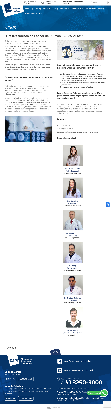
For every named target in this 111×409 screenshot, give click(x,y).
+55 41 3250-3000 (64, 125)
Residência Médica (77, 8)
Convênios (46, 8)
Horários (10, 379)
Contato (101, 8)
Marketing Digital (55, 407)
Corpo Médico (64, 8)
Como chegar (26, 379)
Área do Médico (91, 8)
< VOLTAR (11, 348)
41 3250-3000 (83, 382)
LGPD (40, 13)
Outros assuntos (31, 13)
